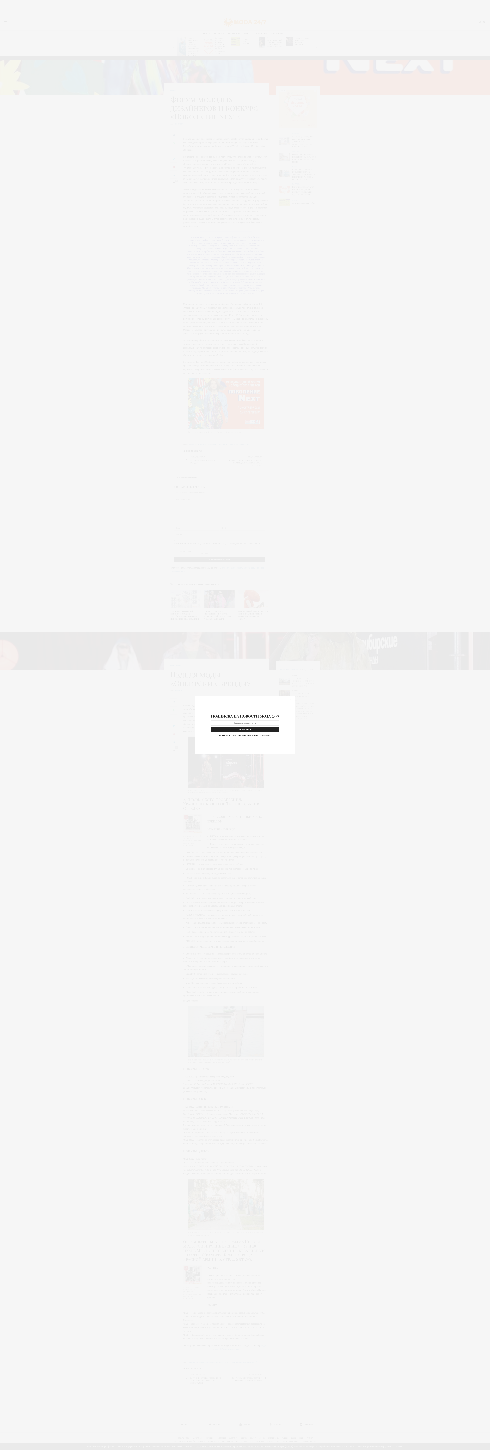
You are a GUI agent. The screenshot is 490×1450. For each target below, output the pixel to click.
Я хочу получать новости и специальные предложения (246, 735)
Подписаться (245, 729)
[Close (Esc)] (290, 699)
